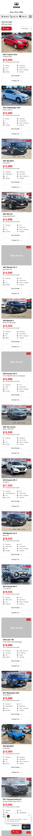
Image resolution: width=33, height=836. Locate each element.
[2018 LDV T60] (16, 628)
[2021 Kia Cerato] (16, 415)
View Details (15, 76)
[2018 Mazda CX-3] (16, 521)
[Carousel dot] (9, 50)
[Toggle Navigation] (30, 16)
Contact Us (15, 81)
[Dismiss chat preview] (29, 816)
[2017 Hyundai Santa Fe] (16, 787)
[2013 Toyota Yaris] (16, 42)
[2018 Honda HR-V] (16, 468)
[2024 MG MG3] (16, 734)
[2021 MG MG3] (16, 149)
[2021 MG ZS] (16, 202)
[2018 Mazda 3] (16, 308)
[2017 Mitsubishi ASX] (16, 681)
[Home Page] (16, 5)
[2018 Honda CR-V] (16, 362)
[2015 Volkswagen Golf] (16, 96)
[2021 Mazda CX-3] (16, 255)
